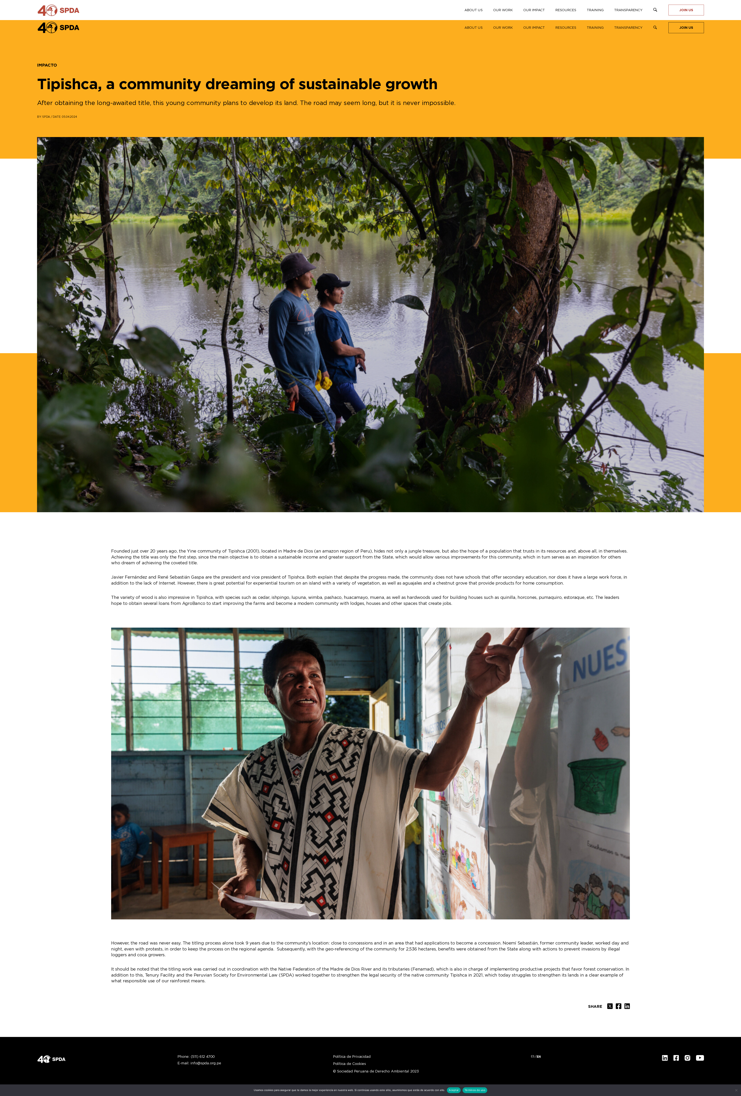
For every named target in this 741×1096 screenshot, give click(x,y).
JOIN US (686, 27)
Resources (565, 27)
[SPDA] (58, 27)
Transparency (628, 27)
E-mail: (199, 1063)
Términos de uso (474, 1090)
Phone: (196, 1057)
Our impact (534, 27)
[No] (736, 1090)
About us (473, 27)
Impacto (47, 65)
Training (595, 27)
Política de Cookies (349, 1064)
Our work (503, 27)
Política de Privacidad (352, 1057)
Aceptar (454, 1090)
